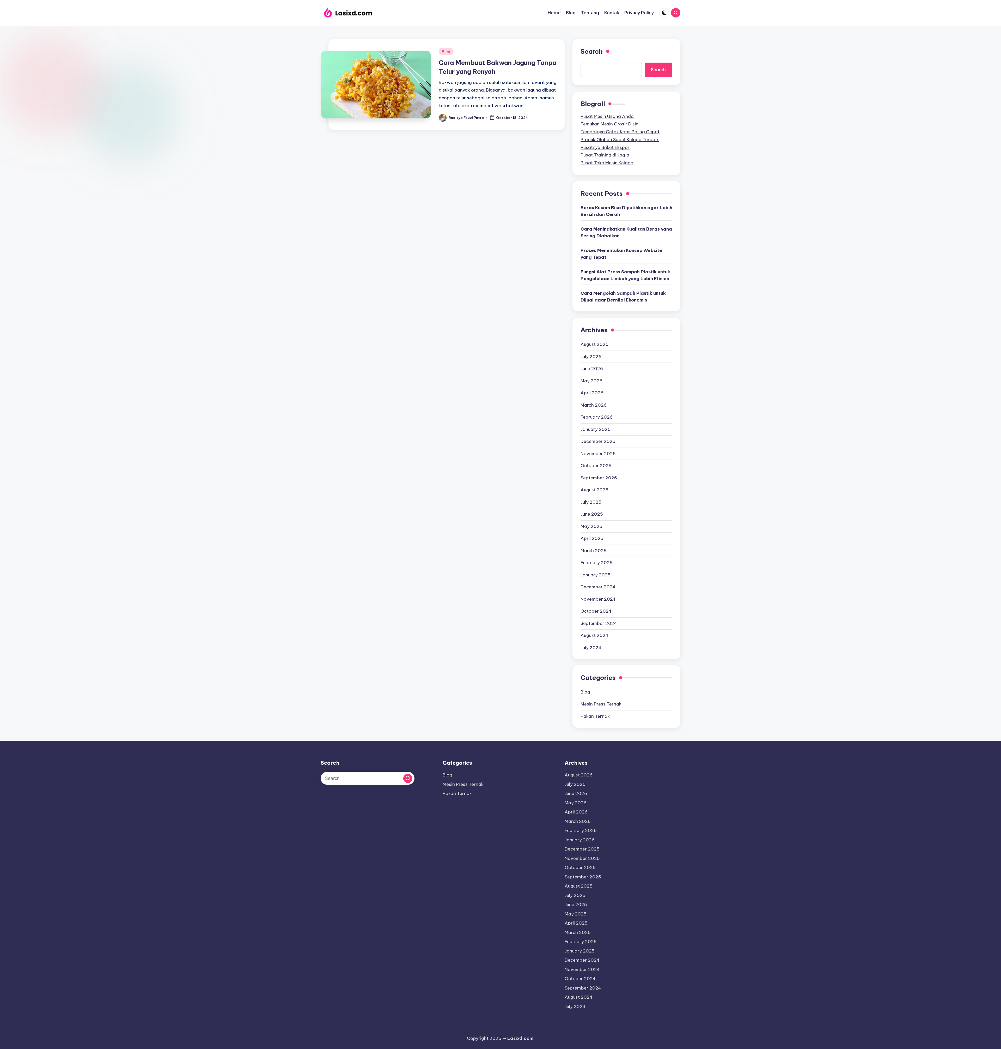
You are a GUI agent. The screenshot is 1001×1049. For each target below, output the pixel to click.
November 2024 (598, 599)
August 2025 (594, 490)
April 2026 (592, 393)
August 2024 (594, 635)
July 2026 (591, 356)
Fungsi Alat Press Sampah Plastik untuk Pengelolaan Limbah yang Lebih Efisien (625, 275)
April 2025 (592, 538)
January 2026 (596, 429)
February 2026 (597, 417)
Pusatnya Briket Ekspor (605, 147)
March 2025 (594, 550)
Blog (446, 51)
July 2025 (591, 502)
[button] (407, 778)
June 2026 (592, 368)
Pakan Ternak (595, 716)
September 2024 (599, 623)
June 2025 (592, 514)
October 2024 (596, 611)
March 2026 (594, 405)
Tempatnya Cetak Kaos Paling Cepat (620, 132)
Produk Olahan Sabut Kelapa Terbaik (620, 139)
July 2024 (591, 647)
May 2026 (591, 381)
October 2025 (596, 465)
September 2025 (599, 478)
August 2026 (594, 344)
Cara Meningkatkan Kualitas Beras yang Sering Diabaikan (626, 232)
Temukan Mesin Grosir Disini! (610, 124)
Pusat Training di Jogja (605, 155)
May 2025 (591, 526)
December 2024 (598, 587)
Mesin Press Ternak (601, 704)
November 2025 (598, 453)
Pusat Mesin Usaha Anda (607, 116)
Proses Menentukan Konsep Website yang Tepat (621, 254)
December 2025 (598, 441)
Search (592, 51)
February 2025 (597, 562)
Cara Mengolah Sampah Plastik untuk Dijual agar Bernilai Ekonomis (623, 296)
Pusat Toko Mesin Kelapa (607, 163)
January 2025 (596, 575)
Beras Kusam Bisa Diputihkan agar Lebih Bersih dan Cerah (626, 211)
